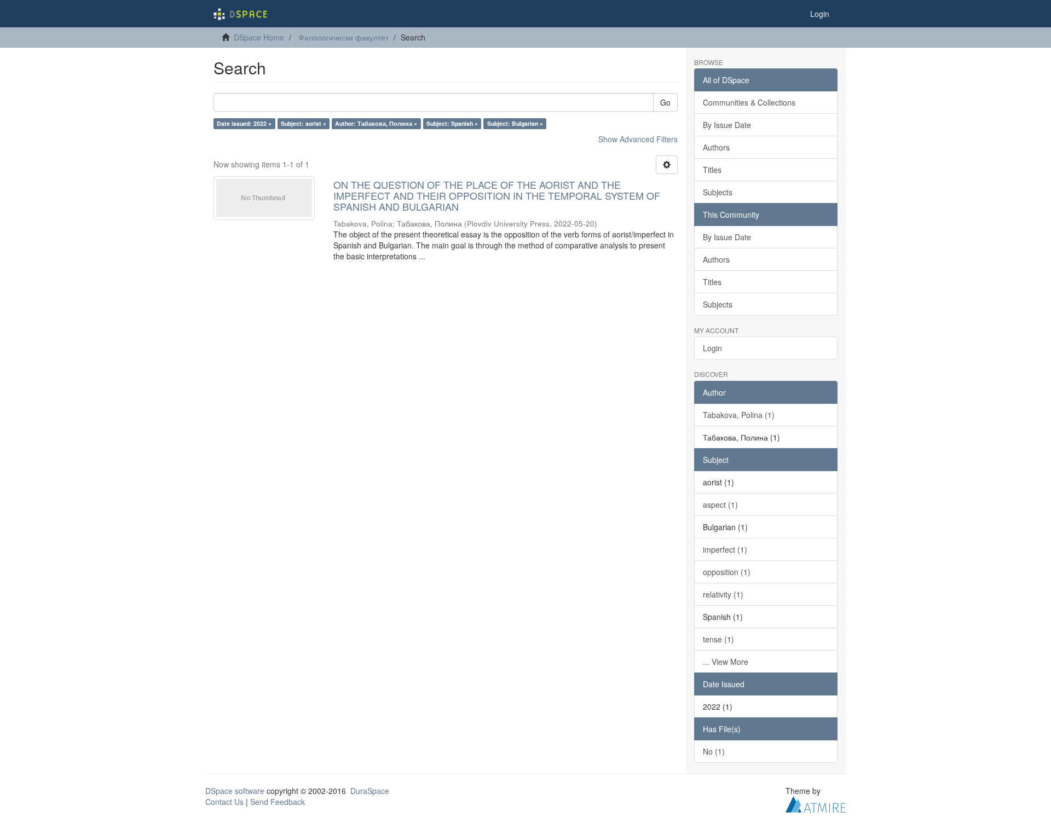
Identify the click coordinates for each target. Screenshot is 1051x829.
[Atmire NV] (816, 802)
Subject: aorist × (303, 123)
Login (712, 348)
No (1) (714, 751)
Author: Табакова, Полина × (376, 123)
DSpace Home (259, 37)
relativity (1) (723, 594)
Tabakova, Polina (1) (739, 414)
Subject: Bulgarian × (515, 123)
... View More (725, 661)
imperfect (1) (725, 549)
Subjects (717, 192)
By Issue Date (727, 124)
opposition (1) (726, 571)
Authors (716, 147)
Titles (712, 169)
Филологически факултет (343, 37)
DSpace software (234, 790)
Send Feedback (277, 801)
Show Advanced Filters (638, 139)
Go (665, 102)
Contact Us (224, 801)
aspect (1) (720, 504)
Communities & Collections (749, 102)
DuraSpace (369, 790)
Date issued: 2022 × (244, 123)
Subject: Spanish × (452, 123)
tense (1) (718, 639)
